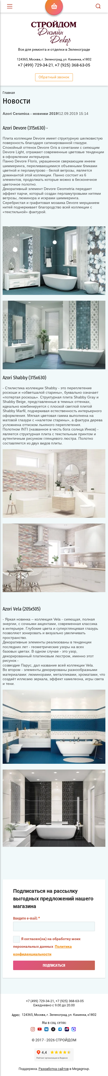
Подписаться (54, 965)
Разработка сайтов (54, 1069)
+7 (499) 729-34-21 (35, 65)
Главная (9, 93)
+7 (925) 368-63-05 (72, 65)
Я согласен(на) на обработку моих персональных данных (46, 946)
